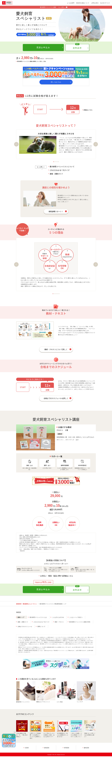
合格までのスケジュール (25, 626)
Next (95, 144)
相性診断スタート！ (56, 211)
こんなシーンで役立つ (75, 617)
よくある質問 (70, 3)
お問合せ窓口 (95, 3)
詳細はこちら (88, 110)
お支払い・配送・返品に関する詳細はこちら (56, 576)
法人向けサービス (105, 3)
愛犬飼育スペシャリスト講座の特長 (79, 622)
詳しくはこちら (56, 82)
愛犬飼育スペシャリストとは (38, 617)
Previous (16, 144)
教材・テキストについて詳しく (56, 349)
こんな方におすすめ (58, 617)
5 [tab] (58, 161)
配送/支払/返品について (82, 3)
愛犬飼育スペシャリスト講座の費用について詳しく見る (31, 61)
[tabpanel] (56, 143)
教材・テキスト (59, 622)
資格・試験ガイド (56, 174)
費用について (41, 626)
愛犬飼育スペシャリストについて (62, 166)
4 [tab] (57, 161)
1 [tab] (53, 161)
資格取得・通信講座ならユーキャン (26, 604)
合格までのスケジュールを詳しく (56, 398)
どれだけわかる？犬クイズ (59, 170)
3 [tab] (55, 293)
